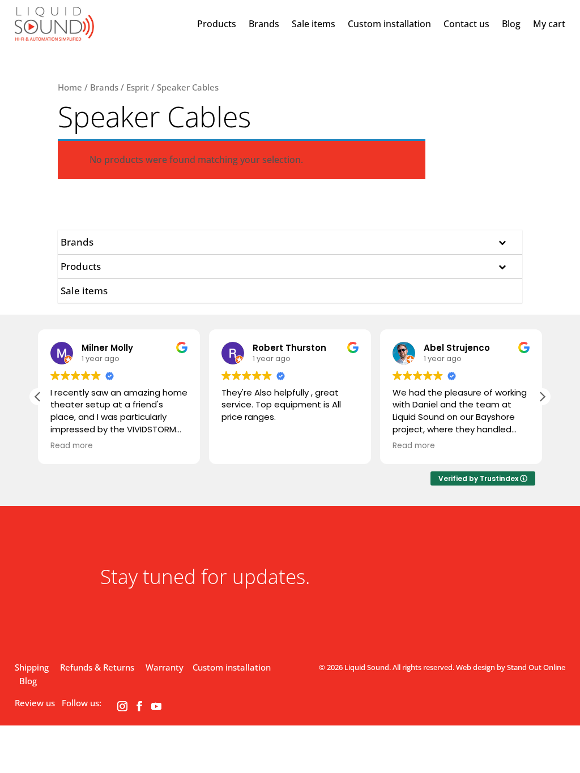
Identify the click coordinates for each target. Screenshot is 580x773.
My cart (549, 24)
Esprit (137, 87)
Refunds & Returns (97, 667)
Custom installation (389, 24)
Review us (35, 702)
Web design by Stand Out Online (510, 667)
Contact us (466, 24)
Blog (511, 24)
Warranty (165, 667)
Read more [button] (71, 446)
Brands (264, 24)
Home (70, 87)
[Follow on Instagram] (122, 706)
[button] (542, 396)
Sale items (313, 24)
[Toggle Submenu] (502, 242)
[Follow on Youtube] (156, 706)
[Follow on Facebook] (139, 706)
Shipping (32, 667)
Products (216, 24)
